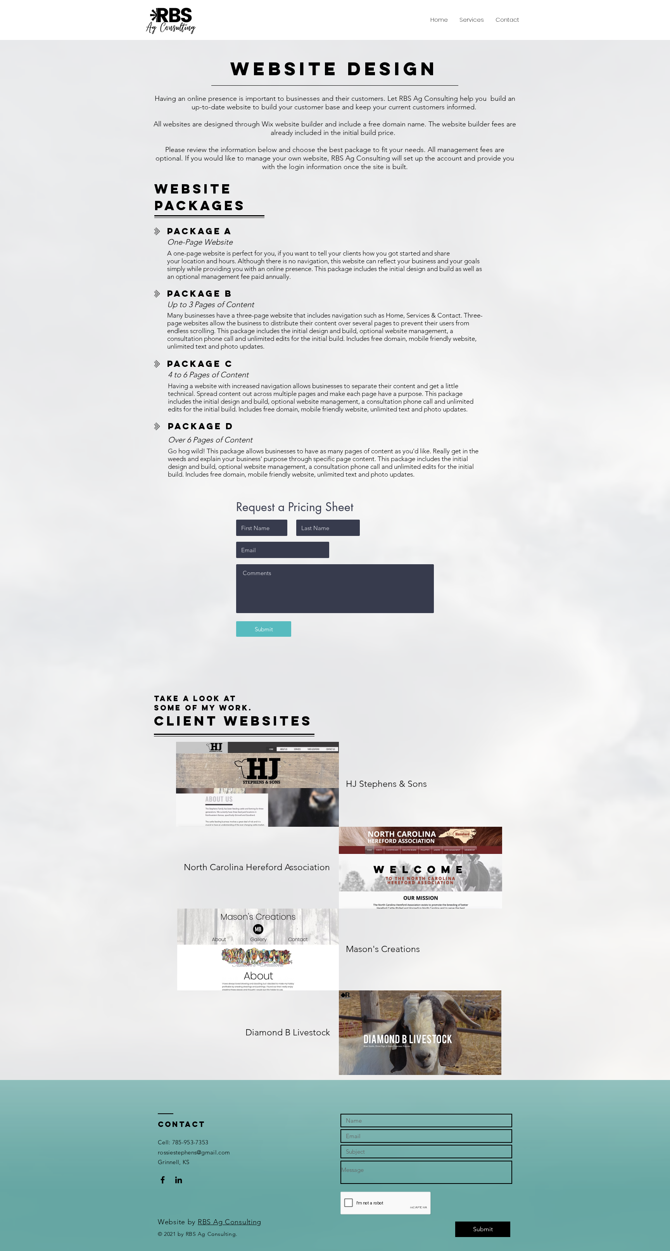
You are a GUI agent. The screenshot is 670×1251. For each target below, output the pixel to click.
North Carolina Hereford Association (257, 867)
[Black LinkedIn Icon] (178, 1180)
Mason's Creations (383, 949)
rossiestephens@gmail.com (194, 1152)
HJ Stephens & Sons (386, 784)
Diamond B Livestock (287, 1032)
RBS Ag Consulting (229, 1222)
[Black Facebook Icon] (163, 1180)
